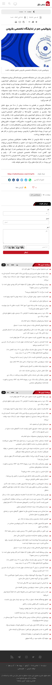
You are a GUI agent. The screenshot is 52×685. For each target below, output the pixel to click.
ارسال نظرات (43, 203)
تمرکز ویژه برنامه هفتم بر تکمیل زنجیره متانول (34, 366)
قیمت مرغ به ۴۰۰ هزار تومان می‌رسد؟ (36, 292)
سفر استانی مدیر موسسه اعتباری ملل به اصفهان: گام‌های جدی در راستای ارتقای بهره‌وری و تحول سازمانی (26, 513)
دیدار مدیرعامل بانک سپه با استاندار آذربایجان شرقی (32, 507)
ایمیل (47, 219)
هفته (12, 265)
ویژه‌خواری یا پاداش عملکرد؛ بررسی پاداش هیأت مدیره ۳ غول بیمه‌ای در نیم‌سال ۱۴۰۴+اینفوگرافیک (26, 619)
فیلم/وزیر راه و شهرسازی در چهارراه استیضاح (34, 634)
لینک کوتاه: (41, 174)
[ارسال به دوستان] (20, 22)
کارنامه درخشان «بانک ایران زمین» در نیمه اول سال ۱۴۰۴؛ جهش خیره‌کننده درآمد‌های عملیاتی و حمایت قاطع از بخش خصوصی (25, 442)
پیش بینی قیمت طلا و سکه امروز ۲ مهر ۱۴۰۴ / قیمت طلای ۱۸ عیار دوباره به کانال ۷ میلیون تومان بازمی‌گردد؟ (25, 307)
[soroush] (9, 180)
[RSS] (11, 657)
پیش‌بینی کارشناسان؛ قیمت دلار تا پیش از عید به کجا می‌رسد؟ (29, 357)
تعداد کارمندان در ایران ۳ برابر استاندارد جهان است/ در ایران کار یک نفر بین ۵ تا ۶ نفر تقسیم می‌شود (25, 344)
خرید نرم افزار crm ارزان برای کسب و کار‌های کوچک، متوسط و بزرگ (27, 625)
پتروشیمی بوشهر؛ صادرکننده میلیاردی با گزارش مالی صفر (31, 535)
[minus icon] (29, 22)
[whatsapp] (30, 180)
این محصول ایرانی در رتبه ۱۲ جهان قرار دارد (35, 269)
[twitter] (21, 180)
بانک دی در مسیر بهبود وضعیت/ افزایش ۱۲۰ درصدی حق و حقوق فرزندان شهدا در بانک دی (25, 315)
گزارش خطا (20, 187)
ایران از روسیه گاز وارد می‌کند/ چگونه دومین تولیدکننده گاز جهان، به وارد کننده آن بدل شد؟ (26, 458)
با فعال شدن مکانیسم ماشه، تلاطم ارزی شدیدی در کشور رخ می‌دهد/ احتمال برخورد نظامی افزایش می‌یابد (27, 478)
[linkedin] (13, 180)
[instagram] (26, 657)
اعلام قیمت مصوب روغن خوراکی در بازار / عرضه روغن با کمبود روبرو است (25, 296)
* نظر (48, 227)
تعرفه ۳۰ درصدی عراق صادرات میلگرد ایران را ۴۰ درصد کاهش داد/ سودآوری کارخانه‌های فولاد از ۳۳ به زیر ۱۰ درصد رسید (27, 351)
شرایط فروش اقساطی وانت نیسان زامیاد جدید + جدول (31, 325)
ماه (8, 265)
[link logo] (43, 3)
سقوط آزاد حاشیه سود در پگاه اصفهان (36, 638)
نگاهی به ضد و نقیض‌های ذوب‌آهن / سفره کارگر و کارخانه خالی (28, 629)
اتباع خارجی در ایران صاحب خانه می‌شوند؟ (34, 471)
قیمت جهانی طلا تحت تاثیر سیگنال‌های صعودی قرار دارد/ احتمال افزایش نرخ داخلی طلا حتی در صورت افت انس (25, 331)
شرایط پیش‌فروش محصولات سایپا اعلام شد (34, 321)
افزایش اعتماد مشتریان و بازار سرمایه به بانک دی (33, 519)
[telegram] (26, 180)
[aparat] (40, 657)
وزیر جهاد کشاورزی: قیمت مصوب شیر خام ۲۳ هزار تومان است (29, 337)
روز (17, 265)
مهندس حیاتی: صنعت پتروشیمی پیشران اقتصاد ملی (31, 587)
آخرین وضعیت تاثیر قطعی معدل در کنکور (35, 604)
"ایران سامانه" (21, 681)
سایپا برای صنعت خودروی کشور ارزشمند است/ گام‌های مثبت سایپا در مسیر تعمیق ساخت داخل (26, 430)
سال (3, 265)
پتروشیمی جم (35, 194)
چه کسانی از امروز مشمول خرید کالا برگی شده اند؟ (32, 583)
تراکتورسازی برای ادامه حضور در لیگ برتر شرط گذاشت (31, 613)
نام (48, 210)
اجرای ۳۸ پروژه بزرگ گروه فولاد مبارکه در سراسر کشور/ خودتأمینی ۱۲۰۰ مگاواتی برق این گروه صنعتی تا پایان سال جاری (26, 577)
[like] (33, 187)
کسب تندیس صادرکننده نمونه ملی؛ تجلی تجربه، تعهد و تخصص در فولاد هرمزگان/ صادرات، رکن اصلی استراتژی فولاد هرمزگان (25, 450)
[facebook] (17, 180)
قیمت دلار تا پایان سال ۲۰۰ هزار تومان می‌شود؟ (33, 608)
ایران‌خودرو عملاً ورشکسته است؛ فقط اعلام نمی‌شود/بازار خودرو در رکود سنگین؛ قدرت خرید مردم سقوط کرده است (26, 542)
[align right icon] (33, 22)
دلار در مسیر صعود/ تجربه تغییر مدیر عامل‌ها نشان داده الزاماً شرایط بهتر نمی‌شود (26, 593)
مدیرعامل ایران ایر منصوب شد (39, 301)
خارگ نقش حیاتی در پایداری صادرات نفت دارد (33, 370)
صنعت (29, 11)
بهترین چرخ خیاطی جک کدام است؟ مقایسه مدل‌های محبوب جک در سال (25, 494)
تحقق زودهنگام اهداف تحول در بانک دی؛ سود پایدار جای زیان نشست (26, 599)
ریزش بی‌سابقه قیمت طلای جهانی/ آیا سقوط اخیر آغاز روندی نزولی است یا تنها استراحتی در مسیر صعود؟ (25, 286)
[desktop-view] (15, 4)
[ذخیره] (24, 22)
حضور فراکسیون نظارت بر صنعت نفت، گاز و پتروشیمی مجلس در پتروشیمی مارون (28, 525)
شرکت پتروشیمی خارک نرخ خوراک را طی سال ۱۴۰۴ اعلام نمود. (28, 361)
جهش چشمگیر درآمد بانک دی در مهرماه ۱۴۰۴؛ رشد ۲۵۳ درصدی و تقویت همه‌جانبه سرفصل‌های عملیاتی (25, 381)
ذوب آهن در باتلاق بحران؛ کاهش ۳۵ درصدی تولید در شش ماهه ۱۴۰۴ (26, 531)
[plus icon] (36, 22)
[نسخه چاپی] (16, 22)
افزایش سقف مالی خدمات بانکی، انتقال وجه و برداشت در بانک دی (27, 375)
